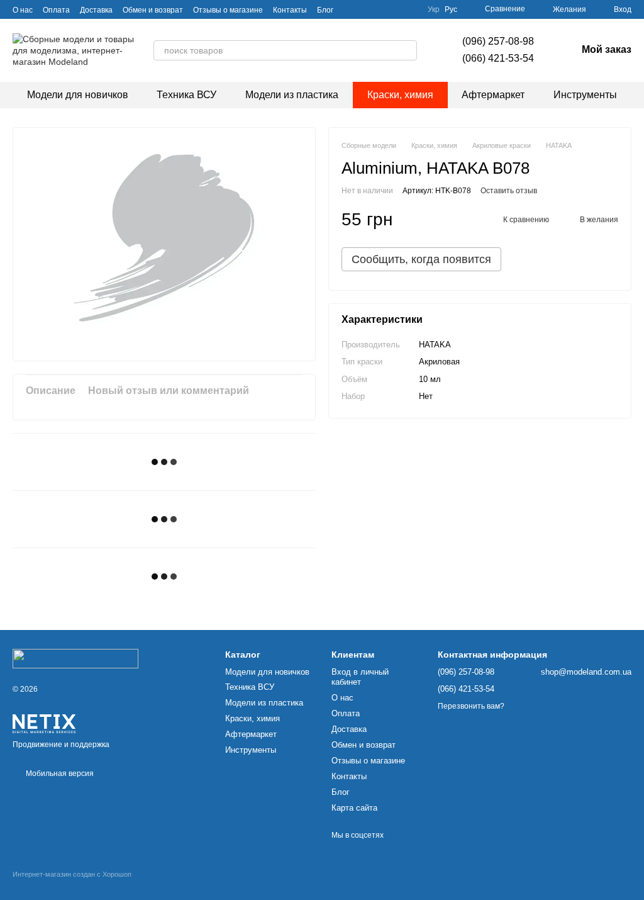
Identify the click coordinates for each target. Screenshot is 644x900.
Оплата (56, 10)
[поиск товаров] (407, 50)
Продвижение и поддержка (61, 744)
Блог (325, 10)
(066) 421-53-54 (498, 58)
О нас (23, 10)
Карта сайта (354, 808)
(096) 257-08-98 (498, 41)
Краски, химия (400, 94)
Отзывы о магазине (228, 10)
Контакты (290, 10)
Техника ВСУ (186, 94)
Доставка (96, 10)
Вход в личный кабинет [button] (360, 677)
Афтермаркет (493, 94)
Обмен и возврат (153, 10)
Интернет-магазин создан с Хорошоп (72, 874)
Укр (434, 9)
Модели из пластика (291, 94)
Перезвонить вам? (471, 706)
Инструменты (585, 94)
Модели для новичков (77, 94)
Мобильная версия (59, 773)
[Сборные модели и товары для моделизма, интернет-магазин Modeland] (75, 658)
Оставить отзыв (508, 190)
